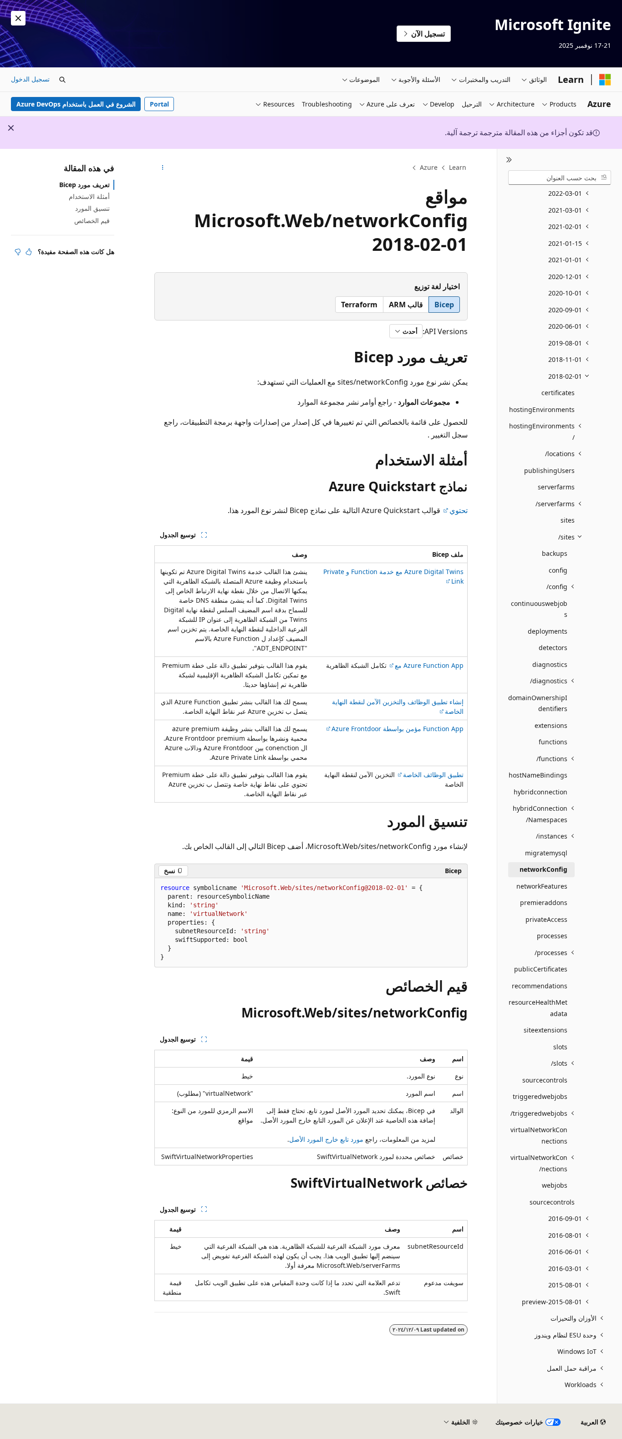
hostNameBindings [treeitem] (538, 775)
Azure (429, 167)
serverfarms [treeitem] (556, 487)
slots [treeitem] (560, 1046)
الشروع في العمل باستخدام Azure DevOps (76, 104)
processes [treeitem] (552, 935)
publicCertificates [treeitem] (540, 969)
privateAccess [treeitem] (546, 919)
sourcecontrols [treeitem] (544, 1080)
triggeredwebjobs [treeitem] (540, 1096)
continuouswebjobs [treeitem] (539, 609)
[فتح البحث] (62, 79)
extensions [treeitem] (551, 725)
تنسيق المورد (92, 208)
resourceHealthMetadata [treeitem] (538, 1008)
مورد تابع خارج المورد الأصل (326, 1139)
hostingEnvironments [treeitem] (542, 409)
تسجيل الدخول (30, 79)
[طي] (509, 160)
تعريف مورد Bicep (84, 184)
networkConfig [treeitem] (543, 869)
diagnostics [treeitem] (549, 664)
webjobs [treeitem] (554, 1185)
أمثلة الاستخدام (89, 196)
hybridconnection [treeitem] (540, 792)
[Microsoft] (605, 80)
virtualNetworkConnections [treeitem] (538, 1135)
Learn (457, 167)
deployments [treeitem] (547, 631)
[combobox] (559, 177)
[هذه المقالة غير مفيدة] (17, 251)
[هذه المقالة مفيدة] (28, 251)
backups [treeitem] (554, 553)
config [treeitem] (558, 570)
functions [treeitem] (553, 741)
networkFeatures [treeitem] (541, 886)
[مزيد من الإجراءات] (162, 168)
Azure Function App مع (429, 665)
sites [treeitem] (568, 520)
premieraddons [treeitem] (543, 902)
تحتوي (458, 510)
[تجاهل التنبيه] (18, 18)
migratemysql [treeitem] (546, 853)
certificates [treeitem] (558, 392)
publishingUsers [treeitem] (549, 470)
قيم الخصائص (92, 220)
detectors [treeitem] (553, 647)
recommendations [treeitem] (539, 985)
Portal (159, 104)
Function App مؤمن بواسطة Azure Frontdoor (397, 728)
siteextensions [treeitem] (545, 1030)
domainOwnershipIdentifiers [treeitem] (537, 703)
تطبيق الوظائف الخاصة (433, 774)
